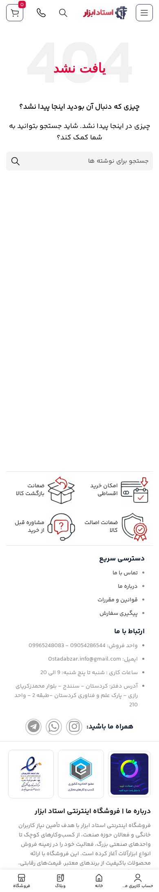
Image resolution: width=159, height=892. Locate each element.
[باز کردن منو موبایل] (144, 12)
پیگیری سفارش (118, 613)
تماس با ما (125, 573)
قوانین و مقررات (117, 600)
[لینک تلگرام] (33, 727)
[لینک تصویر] (129, 774)
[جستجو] (63, 12)
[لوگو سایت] (105, 13)
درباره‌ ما (128, 586)
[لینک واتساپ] (54, 727)
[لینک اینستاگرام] (74, 727)
